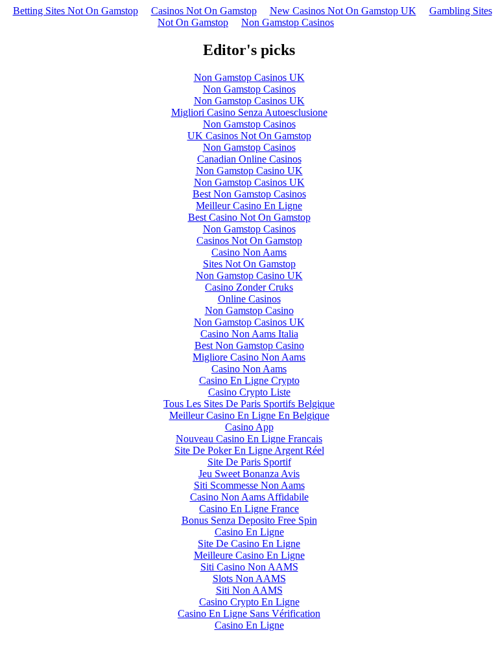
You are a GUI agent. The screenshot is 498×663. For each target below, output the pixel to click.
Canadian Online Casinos (249, 158)
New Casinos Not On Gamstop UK (343, 10)
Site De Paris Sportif (249, 461)
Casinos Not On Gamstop (204, 10)
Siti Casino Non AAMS (249, 566)
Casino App (249, 427)
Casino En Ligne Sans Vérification (249, 613)
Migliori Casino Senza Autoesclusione (249, 112)
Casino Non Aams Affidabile (249, 496)
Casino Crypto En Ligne (249, 601)
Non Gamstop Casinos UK (249, 77)
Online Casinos (249, 298)
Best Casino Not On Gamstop (249, 217)
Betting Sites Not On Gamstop (75, 10)
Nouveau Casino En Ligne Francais (249, 438)
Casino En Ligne (249, 531)
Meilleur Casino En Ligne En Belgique (249, 415)
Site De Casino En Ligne (249, 543)
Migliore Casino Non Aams (249, 357)
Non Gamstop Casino (249, 310)
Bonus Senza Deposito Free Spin (249, 520)
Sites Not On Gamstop (249, 263)
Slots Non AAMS (249, 578)
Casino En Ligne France (249, 508)
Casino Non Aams (249, 252)
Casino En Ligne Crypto (249, 380)
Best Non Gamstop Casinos (249, 193)
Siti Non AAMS (249, 590)
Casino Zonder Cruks (249, 287)
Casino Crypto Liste (249, 392)
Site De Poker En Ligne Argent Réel (249, 450)
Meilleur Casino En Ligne (249, 205)
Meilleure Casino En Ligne (249, 555)
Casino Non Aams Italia (249, 333)
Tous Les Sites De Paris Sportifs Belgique (249, 403)
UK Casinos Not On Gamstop (249, 135)
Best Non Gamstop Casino (249, 345)
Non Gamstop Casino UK (249, 170)
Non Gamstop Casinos (287, 22)
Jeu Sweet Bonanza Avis (249, 473)
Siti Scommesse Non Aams (249, 485)
